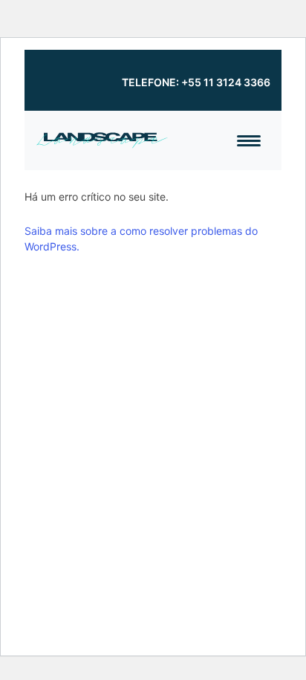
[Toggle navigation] (249, 141)
